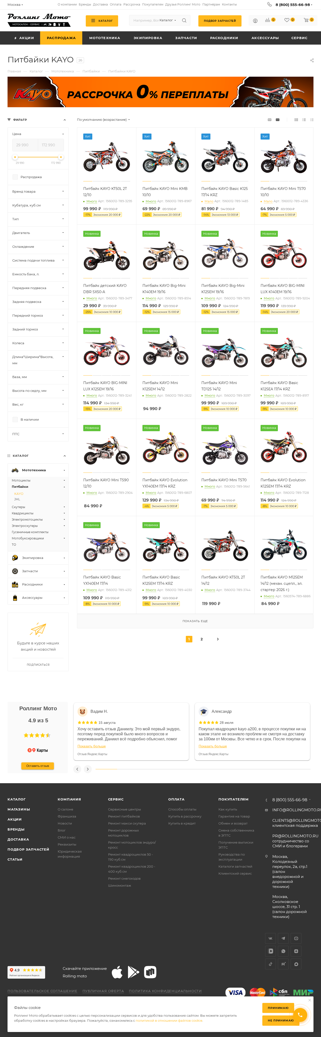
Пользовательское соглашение (42, 991)
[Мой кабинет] (255, 21)
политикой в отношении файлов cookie (169, 1020)
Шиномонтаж (119, 885)
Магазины (19, 809)
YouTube (296, 938)
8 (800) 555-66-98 (293, 4)
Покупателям (233, 799)
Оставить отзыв (37, 766)
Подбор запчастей (28, 849)
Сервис (116, 799)
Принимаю (278, 1008)
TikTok (270, 964)
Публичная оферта (103, 991)
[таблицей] (311, 120)
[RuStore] (150, 972)
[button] (26, 735)
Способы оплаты (182, 809)
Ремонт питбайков (124, 816)
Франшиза (67, 816)
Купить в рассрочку (184, 816)
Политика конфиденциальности (165, 991)
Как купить (227, 809)
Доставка (18, 839)
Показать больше (91, 746)
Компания (69, 799)
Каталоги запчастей (235, 866)
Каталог (17, 799)
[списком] (304, 120)
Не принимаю (281, 1020)
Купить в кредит (182, 823)
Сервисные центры (124, 809)
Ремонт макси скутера (127, 823)
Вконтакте (270, 938)
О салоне (65, 809)
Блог (61, 830)
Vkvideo (270, 951)
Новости (65, 823)
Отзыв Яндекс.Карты (92, 754)
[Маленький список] (269, 120)
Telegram (283, 938)
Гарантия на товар (234, 816)
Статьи (15, 859)
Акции (15, 819)
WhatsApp (283, 951)
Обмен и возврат (233, 823)
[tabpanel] (131, 731)
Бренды (16, 829)
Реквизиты (67, 844)
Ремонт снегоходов (124, 878)
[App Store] (117, 972)
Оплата (176, 799)
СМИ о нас (66, 837)
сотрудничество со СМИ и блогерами (295, 841)
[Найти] (184, 20)
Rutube (283, 964)
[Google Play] (133, 972)
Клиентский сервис (235, 873)
